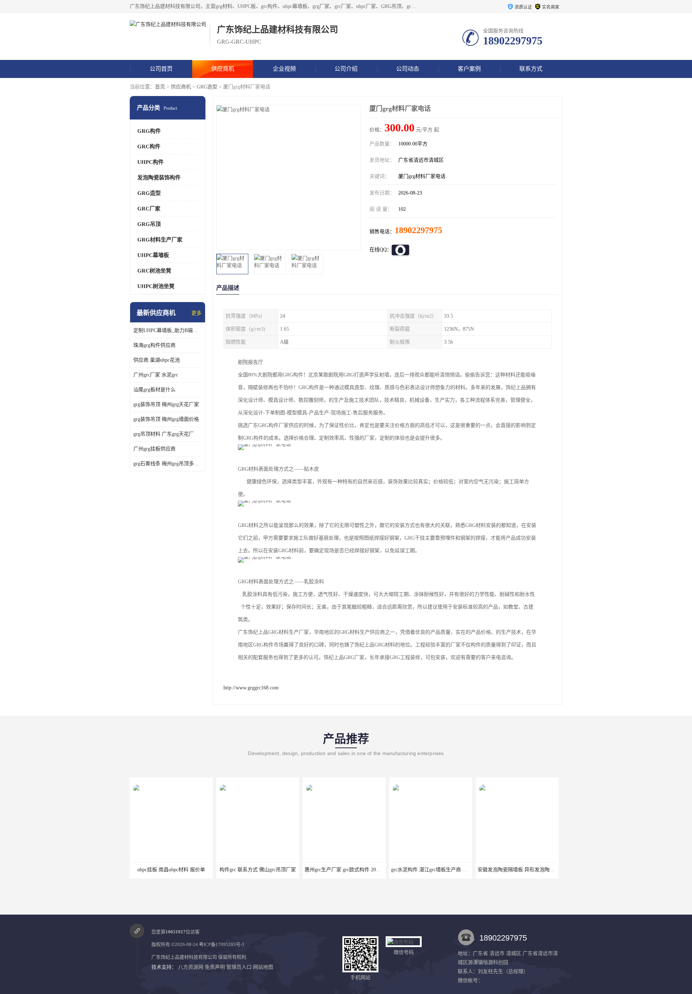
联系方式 (530, 69)
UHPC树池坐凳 (155, 286)
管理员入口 (239, 967)
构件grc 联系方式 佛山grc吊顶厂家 (252, 869)
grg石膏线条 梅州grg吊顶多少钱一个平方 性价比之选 (167, 463)
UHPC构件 (150, 162)
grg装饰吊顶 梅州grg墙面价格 (166, 419)
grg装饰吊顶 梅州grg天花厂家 (166, 404)
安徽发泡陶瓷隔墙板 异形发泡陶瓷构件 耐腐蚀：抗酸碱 (534, 869)
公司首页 (161, 69)
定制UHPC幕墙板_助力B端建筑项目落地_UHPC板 (167, 330)
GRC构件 (148, 146)
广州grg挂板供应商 (154, 449)
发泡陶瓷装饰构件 (159, 177)
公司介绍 (346, 69)
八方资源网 (190, 967)
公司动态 (407, 69)
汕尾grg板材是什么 (154, 389)
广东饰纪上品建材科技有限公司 (184, 957)
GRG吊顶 (149, 224)
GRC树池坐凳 (154, 271)
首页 (160, 87)
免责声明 (215, 967)
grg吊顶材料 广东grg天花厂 (163, 434)
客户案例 (469, 69)
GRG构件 (149, 131)
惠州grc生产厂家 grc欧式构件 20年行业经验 (348, 869)
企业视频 (284, 69)
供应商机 (222, 69)
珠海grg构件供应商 (154, 345)
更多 (196, 313)
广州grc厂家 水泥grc (155, 375)
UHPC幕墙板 (153, 255)
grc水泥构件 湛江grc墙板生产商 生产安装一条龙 (439, 869)
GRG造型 (207, 87)
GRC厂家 (148, 209)
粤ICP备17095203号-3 (221, 944)
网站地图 (263, 967)
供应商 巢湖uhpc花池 (156, 360)
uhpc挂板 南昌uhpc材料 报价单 (166, 869)
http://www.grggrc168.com (251, 687)
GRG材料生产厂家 (159, 240)
